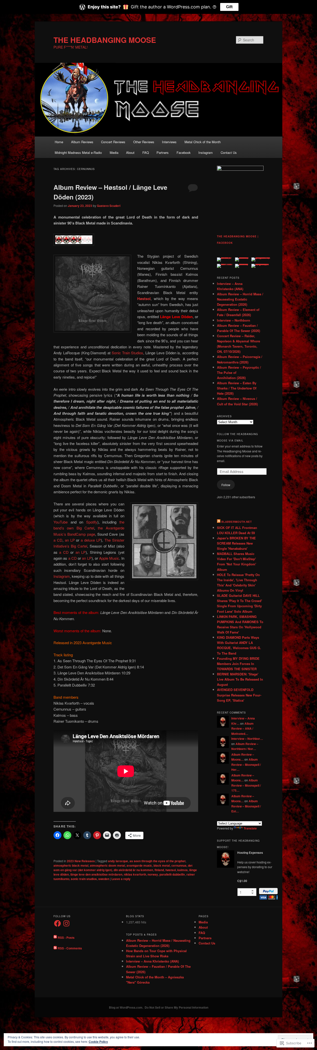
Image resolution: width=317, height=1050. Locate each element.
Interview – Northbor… (247, 738)
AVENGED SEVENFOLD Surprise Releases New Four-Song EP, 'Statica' (239, 694)
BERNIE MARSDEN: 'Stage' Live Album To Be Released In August (240, 679)
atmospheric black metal (70, 865)
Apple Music (109, 558)
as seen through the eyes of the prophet (157, 861)
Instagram (205, 152)
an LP (70, 540)
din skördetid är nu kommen (133, 870)
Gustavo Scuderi (108, 205)
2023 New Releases (81, 861)
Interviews (169, 141)
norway (153, 874)
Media (114, 152)
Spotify (91, 522)
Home (59, 141)
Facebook (184, 152)
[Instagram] (66, 923)
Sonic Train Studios (127, 352)
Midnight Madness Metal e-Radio (78, 152)
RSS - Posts (66, 937)
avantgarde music (139, 865)
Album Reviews (82, 141)
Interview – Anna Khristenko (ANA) (152, 961)
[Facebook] (57, 923)
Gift (229, 7)
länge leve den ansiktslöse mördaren (96, 874)
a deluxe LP (91, 540)
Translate (250, 828)
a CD (57, 540)
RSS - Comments (70, 948)
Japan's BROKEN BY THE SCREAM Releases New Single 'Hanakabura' (236, 543)
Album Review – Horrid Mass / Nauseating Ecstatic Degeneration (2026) (240, 299)
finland (159, 870)
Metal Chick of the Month (203, 141)
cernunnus (178, 865)
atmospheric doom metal (107, 865)
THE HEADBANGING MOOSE (104, 39)
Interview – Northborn (233, 320)
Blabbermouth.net (236, 522)
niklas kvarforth (135, 874)
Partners (163, 152)
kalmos (182, 870)
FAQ (145, 152)
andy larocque (118, 861)
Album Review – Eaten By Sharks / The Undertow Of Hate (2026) (236, 388)
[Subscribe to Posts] (55, 937)
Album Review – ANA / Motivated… (242, 728)
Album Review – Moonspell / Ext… (246, 806)
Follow (225, 485)
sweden (103, 879)
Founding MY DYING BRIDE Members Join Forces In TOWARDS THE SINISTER (238, 663)
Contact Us (229, 152)
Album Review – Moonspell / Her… (246, 764)
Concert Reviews (113, 141)
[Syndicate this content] (218, 522)
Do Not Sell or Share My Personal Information (176, 1007)
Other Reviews (143, 141)
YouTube (60, 522)
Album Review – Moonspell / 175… (246, 785)
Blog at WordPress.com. (126, 1007)
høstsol (170, 870)
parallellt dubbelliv (172, 874)
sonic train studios (84, 879)
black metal (162, 865)
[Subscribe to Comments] (55, 948)
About (130, 152)
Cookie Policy (98, 1041)
